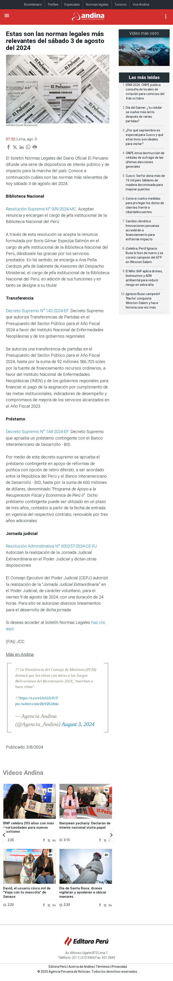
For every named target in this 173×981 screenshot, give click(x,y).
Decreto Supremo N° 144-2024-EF (37, 431)
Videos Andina (23, 772)
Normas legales (97, 4)
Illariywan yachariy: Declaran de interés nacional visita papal (84, 825)
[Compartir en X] (49, 839)
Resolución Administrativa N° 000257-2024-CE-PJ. (52, 546)
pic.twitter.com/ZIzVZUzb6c (37, 704)
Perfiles (53, 4)
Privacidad (119, 966)
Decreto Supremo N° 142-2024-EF (37, 310)
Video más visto (144, 33)
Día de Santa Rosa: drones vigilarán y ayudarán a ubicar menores (82, 892)
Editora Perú (57, 966)
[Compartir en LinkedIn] (54, 839)
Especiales (72, 4)
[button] (4, 835)
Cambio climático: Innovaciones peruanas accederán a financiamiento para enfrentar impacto (142, 230)
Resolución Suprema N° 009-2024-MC (41, 209)
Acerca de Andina (81, 966)
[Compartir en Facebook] (44, 839)
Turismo (120, 4)
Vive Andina (141, 4)
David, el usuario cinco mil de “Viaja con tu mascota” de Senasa (26, 892)
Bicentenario (33, 4)
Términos (103, 966)
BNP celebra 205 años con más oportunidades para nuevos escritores (28, 827)
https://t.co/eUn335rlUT (38, 698)
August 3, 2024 (78, 724)
